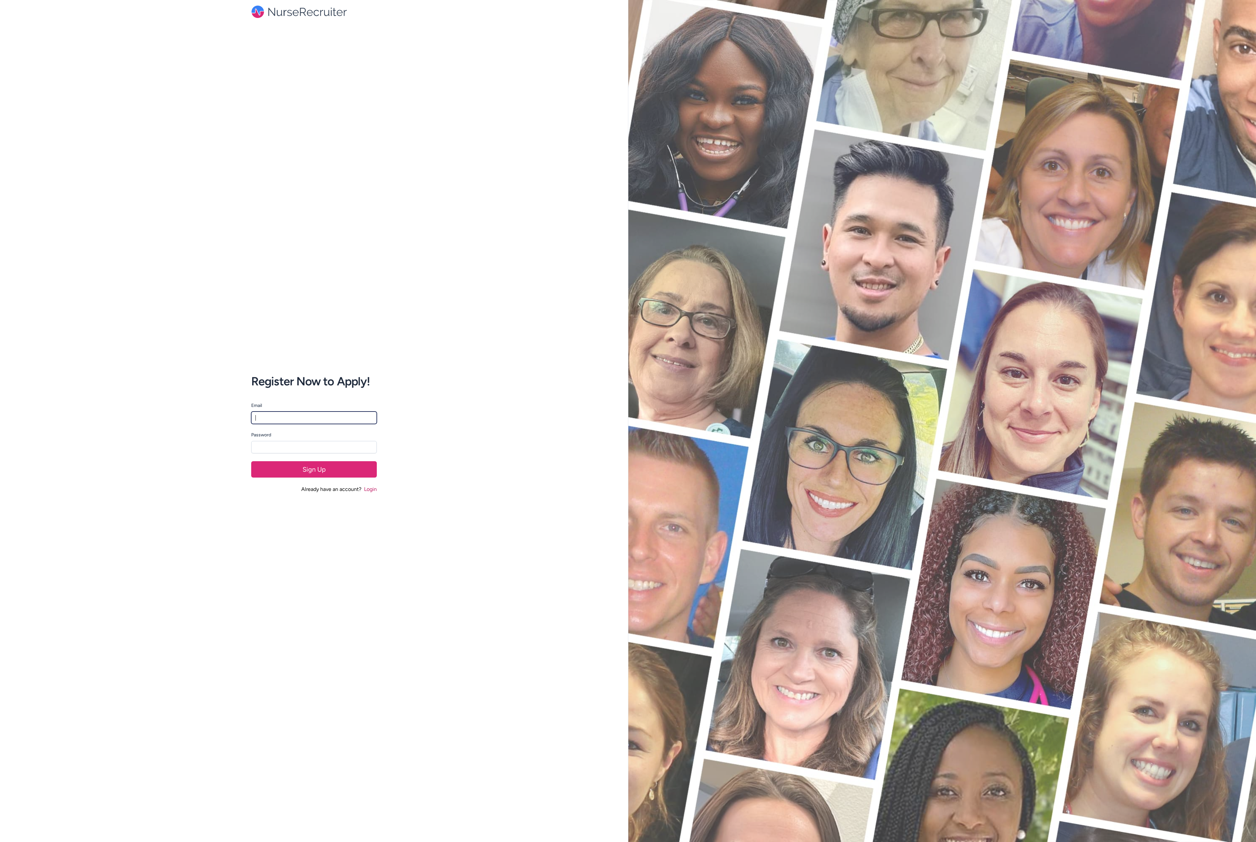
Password (261, 435)
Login (370, 489)
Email (256, 405)
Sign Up (314, 469)
